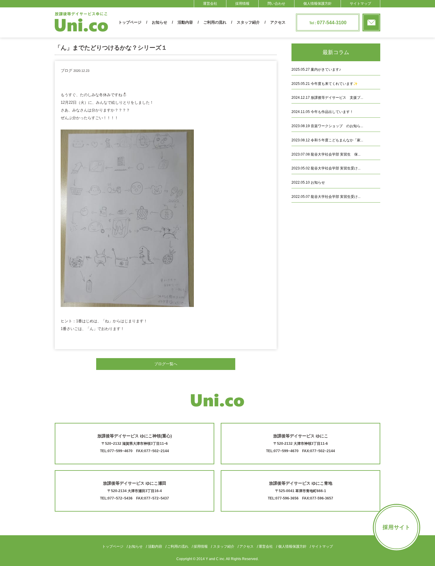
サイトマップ (360, 3)
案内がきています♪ (316, 69)
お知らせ (159, 22)
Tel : (328, 22)
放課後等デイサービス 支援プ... (327, 98)
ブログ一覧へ (165, 364)
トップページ (129, 22)
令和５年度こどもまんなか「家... (327, 140)
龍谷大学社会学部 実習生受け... (325, 168)
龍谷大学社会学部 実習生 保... (325, 154)
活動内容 (185, 22)
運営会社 (210, 3)
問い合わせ (276, 3)
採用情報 (242, 3)
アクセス (278, 22)
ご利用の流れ (214, 22)
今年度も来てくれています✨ (324, 84)
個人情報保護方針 (317, 3)
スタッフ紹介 (248, 22)
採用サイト (397, 527)
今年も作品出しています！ (322, 112)
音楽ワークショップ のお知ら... (327, 126)
